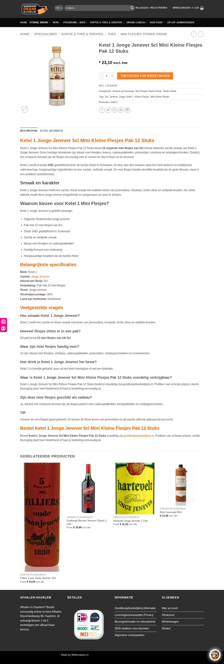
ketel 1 (114, 102)
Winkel (166, 628)
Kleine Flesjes (142, 96)
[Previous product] (200, 34)
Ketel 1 (130, 96)
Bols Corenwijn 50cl (171, 512)
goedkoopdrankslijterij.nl (139, 435)
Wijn (56, 22)
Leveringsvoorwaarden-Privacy (134, 615)
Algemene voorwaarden (129, 635)
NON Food (156, 22)
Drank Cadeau (136, 22)
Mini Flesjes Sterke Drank (144, 34)
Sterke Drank (39, 22)
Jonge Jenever (40, 276)
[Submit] (132, 8)
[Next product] (193, 34)
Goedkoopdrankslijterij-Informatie (135, 608)
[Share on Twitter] (108, 110)
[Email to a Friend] (115, 110)
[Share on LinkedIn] (127, 110)
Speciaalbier (45, 34)
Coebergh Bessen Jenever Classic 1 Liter (87, 522)
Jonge (122, 96)
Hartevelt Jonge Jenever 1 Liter (130, 520)
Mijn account (170, 608)
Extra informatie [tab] (51, 130)
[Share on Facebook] (102, 110)
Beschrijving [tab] (29, 130)
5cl (106, 96)
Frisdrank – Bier (74, 22)
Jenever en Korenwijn (123, 91)
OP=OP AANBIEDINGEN (180, 22)
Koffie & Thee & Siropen (106, 22)
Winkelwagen (170, 621)
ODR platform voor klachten (132, 628)
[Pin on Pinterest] (121, 110)
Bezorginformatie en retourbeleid (135, 621)
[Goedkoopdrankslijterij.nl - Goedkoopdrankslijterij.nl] (34, 9)
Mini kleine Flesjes (160, 96)
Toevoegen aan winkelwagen (145, 75)
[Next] (202, 526)
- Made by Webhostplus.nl (73, 654)
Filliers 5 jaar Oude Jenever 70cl (38, 578)
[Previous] (20, 526)
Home (23, 22)
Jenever (113, 96)
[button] (151, 7)
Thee (112, 34)
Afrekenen (168, 615)
